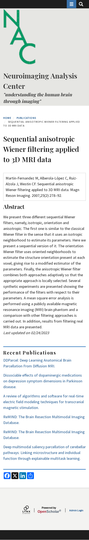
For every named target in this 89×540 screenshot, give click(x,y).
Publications (26, 117)
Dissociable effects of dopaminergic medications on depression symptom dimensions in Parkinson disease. (42, 381)
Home (7, 117)
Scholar (49, 510)
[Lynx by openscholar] (30, 510)
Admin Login (76, 510)
